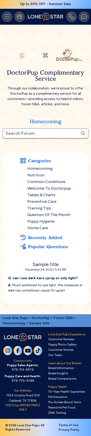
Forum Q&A (63, 318)
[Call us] (71, 16)
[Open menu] (7, 16)
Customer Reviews (61, 339)
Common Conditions (46, 181)
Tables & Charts (41, 194)
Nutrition (35, 175)
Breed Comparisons (62, 379)
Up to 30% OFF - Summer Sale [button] (45, 4)
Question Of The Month (48, 214)
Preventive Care (42, 201)
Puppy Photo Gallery (62, 344)
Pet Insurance (57, 397)
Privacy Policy (69, 430)
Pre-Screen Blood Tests (64, 402)
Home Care (37, 227)
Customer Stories (61, 350)
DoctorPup (41, 318)
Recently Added (45, 237)
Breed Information (61, 368)
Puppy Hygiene (41, 221)
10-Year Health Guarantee (66, 392)
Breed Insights (58, 373)
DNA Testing (57, 413)
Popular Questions (48, 246)
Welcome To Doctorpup (49, 188)
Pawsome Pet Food (61, 407)
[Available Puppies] (19, 16)
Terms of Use (68, 425)
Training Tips (39, 208)
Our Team (55, 355)
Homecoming (39, 168)
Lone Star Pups (15, 318)
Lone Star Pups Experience (66, 334)
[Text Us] (84, 16)
